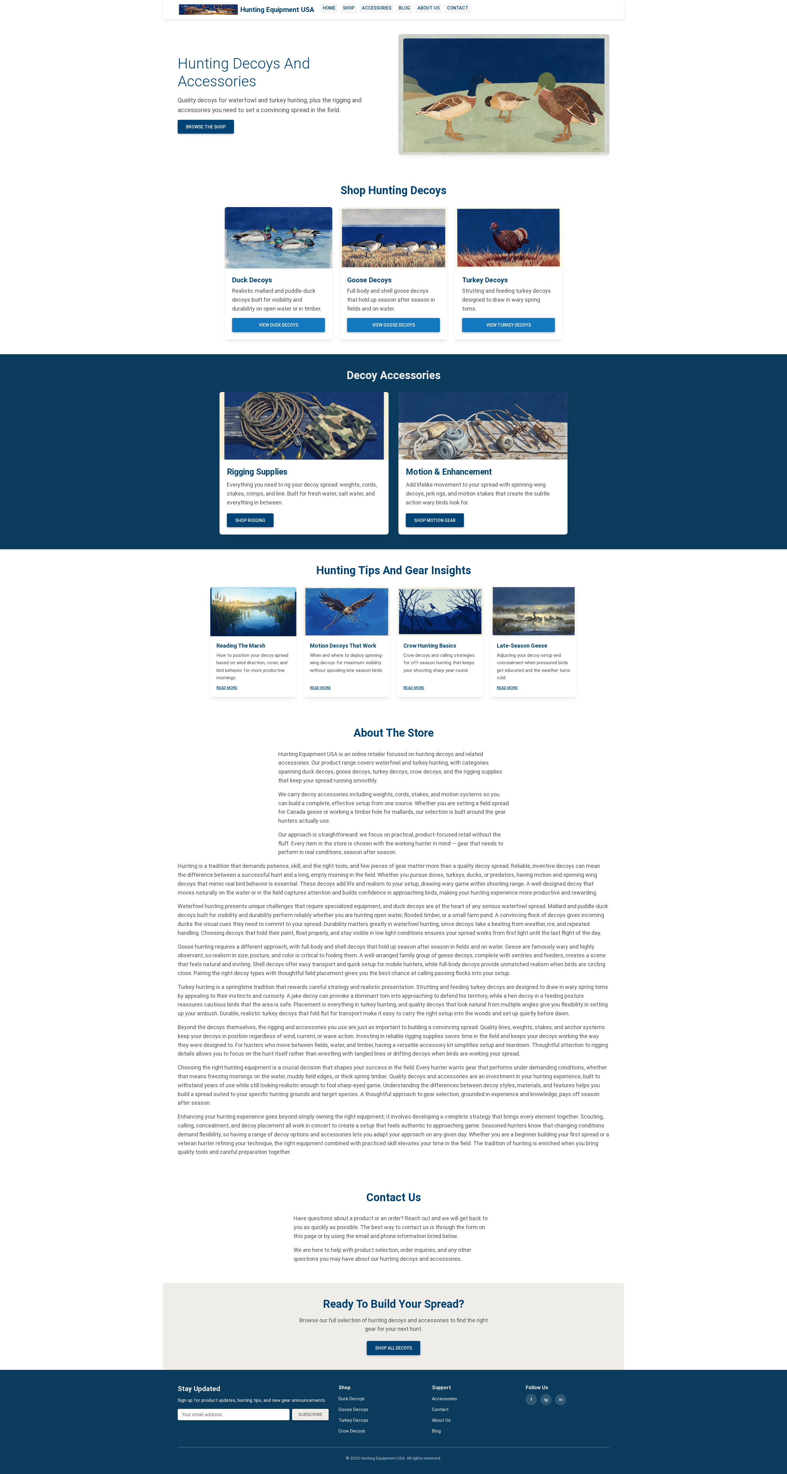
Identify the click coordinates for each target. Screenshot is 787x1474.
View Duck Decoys (278, 325)
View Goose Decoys (393, 325)
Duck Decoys (351, 1398)
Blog (404, 8)
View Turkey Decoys (508, 325)
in (561, 1399)
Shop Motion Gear (435, 520)
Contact (457, 8)
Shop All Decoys (393, 1348)
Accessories (376, 8)
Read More (226, 688)
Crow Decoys (351, 1431)
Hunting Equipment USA (277, 10)
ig (546, 1399)
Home (329, 8)
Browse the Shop (206, 126)
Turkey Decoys (353, 1420)
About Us (428, 8)
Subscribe (310, 1414)
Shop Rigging (250, 520)
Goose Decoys (353, 1409)
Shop (348, 8)
